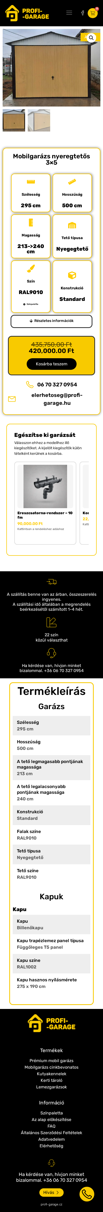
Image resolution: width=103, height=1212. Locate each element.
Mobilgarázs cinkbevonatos (51, 1067)
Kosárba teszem (51, 363)
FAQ (51, 1126)
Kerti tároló (51, 1080)
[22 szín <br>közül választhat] (51, 622)
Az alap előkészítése (51, 1119)
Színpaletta (51, 1112)
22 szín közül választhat (52, 637)
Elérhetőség (51, 1145)
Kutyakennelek (51, 1073)
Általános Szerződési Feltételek (51, 1132)
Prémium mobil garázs (51, 1060)
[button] (69, 13)
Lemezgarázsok (51, 1086)
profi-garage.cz (51, 1204)
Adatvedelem (51, 1139)
